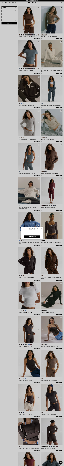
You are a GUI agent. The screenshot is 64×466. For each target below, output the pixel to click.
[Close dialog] (41, 228)
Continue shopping (32, 236)
